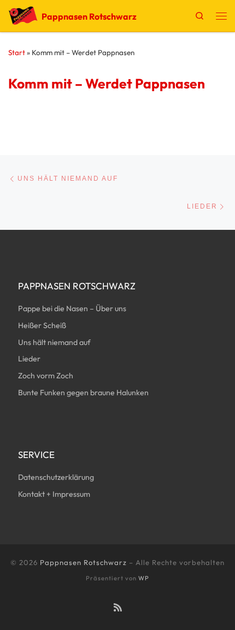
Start (16, 52)
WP (143, 578)
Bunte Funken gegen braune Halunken (83, 392)
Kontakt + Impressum (54, 494)
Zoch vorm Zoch (45, 376)
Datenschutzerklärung (56, 477)
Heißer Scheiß (42, 325)
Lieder (29, 359)
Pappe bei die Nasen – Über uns (72, 308)
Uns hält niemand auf (54, 342)
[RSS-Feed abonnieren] (118, 608)
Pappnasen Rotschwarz (83, 562)
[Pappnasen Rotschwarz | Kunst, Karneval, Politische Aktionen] (23, 14)
